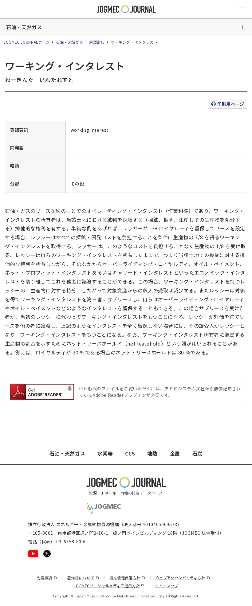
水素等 (105, 453)
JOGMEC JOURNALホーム (27, 42)
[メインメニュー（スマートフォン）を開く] (241, 9)
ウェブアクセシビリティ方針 (183, 577)
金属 (175, 453)
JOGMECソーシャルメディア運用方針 (109, 585)
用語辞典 (97, 42)
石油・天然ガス (24, 27)
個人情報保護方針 (127, 577)
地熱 (152, 453)
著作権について (83, 577)
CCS (130, 453)
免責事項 (47, 577)
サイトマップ (166, 585)
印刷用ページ (230, 104)
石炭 (197, 453)
